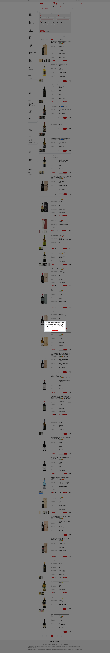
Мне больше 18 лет (55, 330)
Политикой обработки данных (50, 328)
